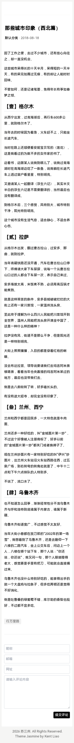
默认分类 (11, 38)
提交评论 (61, 715)
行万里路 (12, 621)
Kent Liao (52, 736)
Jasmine (33, 736)
